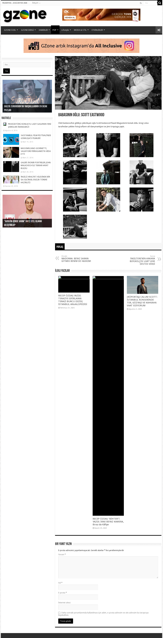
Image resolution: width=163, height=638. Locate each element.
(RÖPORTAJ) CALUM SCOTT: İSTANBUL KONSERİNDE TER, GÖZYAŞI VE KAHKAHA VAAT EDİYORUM (142, 301)
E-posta (62, 592)
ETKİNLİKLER (97, 30)
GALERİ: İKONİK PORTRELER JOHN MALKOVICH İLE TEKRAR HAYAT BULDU (36, 165)
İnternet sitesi (64, 602)
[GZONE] (24, 15)
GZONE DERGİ (27, 30)
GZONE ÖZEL (10, 30)
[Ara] (159, 2)
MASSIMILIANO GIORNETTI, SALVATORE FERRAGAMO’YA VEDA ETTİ (36, 151)
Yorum (62, 554)
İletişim (35, 3)
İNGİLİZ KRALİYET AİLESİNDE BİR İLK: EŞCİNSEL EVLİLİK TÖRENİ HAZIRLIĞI (35, 180)
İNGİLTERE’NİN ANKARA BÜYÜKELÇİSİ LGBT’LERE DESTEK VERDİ (142, 260)
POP (54, 30)
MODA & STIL (80, 30)
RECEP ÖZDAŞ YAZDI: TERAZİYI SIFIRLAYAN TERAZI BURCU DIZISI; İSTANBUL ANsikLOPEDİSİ (73, 300)
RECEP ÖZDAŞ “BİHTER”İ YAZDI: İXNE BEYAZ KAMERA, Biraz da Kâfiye (108, 521)
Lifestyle (65, 30)
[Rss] (141, 3)
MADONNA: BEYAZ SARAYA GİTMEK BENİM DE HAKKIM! (76, 258)
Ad (60, 583)
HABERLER (43, 30)
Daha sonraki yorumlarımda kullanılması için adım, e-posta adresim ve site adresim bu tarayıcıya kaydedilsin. (103, 613)
